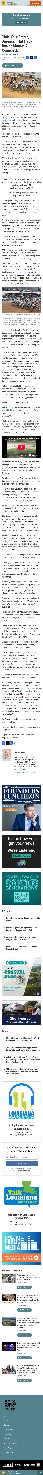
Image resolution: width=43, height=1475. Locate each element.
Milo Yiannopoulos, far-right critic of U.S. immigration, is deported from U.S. (22, 929)
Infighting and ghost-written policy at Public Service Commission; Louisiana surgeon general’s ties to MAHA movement (28, 1322)
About (6, 1420)
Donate (36, 3)
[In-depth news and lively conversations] (21, 1101)
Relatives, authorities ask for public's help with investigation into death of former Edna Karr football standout (23, 1059)
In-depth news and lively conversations (21, 1127)
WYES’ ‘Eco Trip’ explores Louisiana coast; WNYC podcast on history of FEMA (28, 1277)
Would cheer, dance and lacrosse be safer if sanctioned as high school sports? (22, 1039)
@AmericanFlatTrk (11, 179)
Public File (7, 1434)
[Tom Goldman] (6, 755)
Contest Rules (8, 1452)
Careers (6, 1439)
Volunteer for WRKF (10, 1443)
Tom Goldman (13, 55)
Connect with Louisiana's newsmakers (21, 1216)
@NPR (29, 185)
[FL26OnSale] (21, 808)
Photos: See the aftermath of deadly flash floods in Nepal (22, 948)
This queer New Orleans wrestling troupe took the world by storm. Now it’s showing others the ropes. (22, 1071)
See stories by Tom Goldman (25, 772)
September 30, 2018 (21, 195)
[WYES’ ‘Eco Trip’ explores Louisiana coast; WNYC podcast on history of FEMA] (9, 1278)
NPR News (7, 911)
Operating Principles (10, 1448)
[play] (3, 1472)
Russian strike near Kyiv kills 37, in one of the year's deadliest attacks (22, 938)
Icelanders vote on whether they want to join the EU (23, 919)
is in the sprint (33, 547)
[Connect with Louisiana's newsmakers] (21, 1195)
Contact (6, 1425)
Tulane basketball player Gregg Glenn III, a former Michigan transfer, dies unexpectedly (23, 1049)
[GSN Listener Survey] (21, 851)
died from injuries (26, 688)
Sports (5, 1031)
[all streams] (40, 1472)
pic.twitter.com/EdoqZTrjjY (21, 188)
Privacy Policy (8, 1429)
